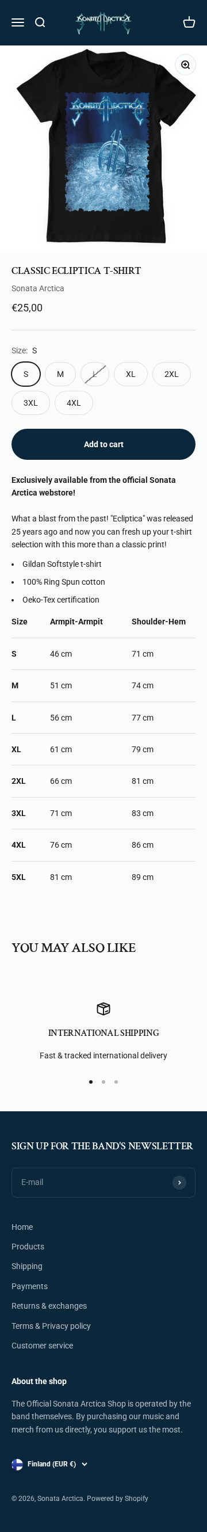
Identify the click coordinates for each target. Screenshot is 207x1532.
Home (22, 1227)
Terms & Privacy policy (51, 1326)
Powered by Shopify (117, 1499)
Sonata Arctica (38, 288)
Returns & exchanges (49, 1305)
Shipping (27, 1266)
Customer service (42, 1345)
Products (28, 1246)
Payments (30, 1286)
